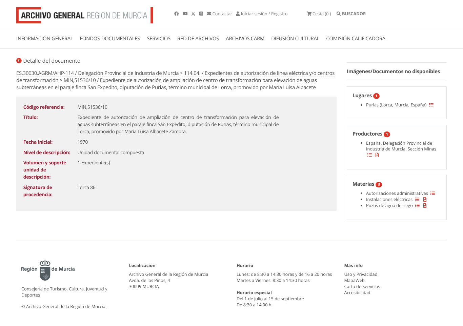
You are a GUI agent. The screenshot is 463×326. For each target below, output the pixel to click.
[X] (194, 14)
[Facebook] (177, 14)
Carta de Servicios (362, 286)
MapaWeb (354, 280)
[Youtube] (185, 14)
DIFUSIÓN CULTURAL (295, 38)
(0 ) (322, 14)
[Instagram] (201, 14)
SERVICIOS (158, 38)
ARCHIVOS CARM (245, 38)
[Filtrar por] (431, 105)
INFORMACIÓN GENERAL (44, 38)
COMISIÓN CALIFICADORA (355, 38)
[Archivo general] (84, 14)
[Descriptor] (377, 155)
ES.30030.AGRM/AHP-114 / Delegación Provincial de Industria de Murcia (97, 73)
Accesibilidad (357, 292)
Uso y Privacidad (361, 274)
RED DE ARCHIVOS (198, 38)
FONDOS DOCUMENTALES (110, 38)
